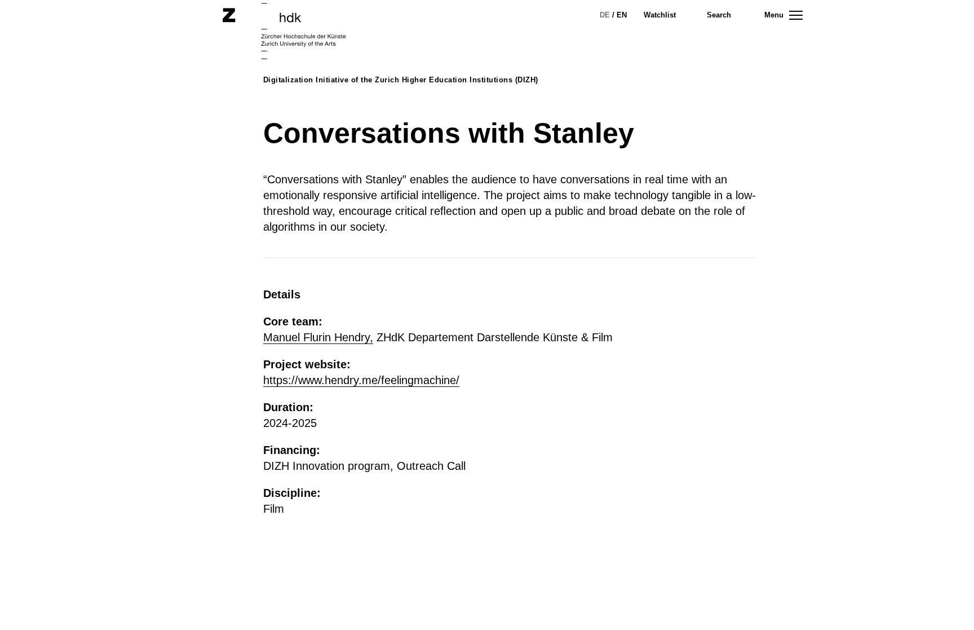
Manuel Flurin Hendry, (318, 337)
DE (605, 15)
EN (622, 15)
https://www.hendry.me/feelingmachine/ (361, 380)
